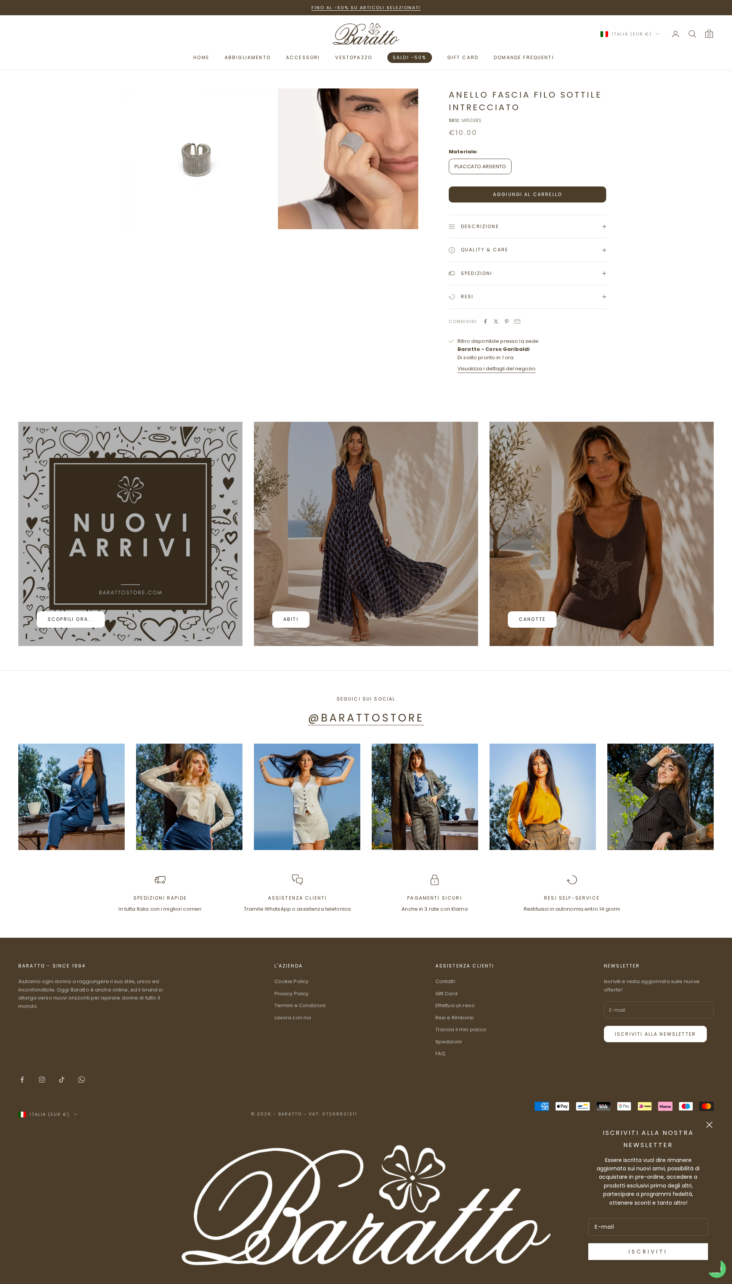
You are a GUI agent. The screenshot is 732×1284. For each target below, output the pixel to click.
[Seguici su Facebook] (22, 1079)
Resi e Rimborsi (454, 1017)
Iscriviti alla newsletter (655, 1034)
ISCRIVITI (648, 1251)
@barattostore (366, 717)
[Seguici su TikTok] (62, 1079)
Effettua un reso (455, 1005)
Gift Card (446, 993)
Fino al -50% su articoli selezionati (365, 8)
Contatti (445, 981)
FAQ (440, 1053)
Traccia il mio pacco (461, 1029)
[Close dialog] (709, 1124)
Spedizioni (448, 1041)
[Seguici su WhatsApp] (81, 1079)
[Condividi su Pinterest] (507, 321)
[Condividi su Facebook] (485, 321)
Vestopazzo (353, 57)
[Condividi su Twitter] (496, 321)
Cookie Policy (291, 981)
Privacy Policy (291, 993)
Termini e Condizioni (300, 1005)
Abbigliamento (248, 57)
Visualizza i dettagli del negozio (497, 368)
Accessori (303, 57)
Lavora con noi (292, 1017)
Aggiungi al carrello (527, 194)
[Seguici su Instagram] (42, 1079)
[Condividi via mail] (517, 321)
